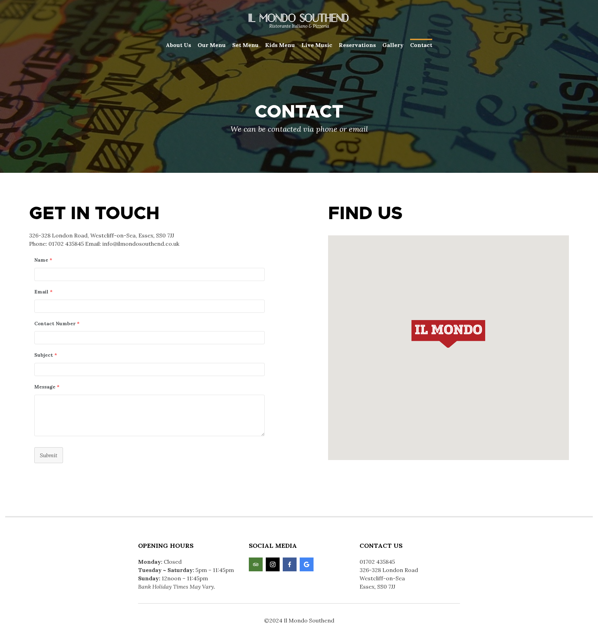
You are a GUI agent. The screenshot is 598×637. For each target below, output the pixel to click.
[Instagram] (273, 564)
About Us (178, 44)
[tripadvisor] (256, 564)
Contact (421, 44)
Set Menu (245, 44)
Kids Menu (280, 44)
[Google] (307, 564)
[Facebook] (290, 564)
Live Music (316, 44)
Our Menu (212, 44)
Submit (48, 455)
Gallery (393, 44)
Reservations (357, 44)
